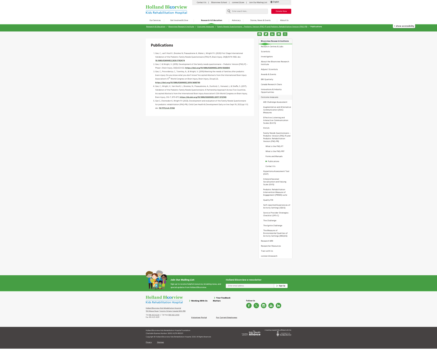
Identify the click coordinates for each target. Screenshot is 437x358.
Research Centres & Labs (272, 46)
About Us (284, 20)
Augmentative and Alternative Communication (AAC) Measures (277, 110)
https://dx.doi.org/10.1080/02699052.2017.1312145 (203, 97)
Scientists (265, 51)
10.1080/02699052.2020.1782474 (170, 60)
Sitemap (160, 342)
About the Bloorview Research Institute (275, 63)
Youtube (271, 305)
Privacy (149, 342)
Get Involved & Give (179, 20)
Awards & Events (268, 74)
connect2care (238, 2)
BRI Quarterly (267, 79)
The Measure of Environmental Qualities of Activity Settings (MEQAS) (275, 233)
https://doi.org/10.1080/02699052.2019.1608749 (177, 82)
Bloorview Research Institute (181, 26)
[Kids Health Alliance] (251, 332)
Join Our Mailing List (258, 2)
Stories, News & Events (260, 20)
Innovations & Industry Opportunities (271, 91)
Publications (273, 161)
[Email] (278, 34)
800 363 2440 (173, 315)
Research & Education (211, 20)
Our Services (155, 20)
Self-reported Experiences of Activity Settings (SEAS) (276, 207)
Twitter (256, 305)
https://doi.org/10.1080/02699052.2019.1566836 (207, 68)
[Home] (166, 9)
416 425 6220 (154, 315)
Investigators (267, 56)
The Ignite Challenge (272, 225)
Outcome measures (205, 26)
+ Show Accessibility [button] (404, 26)
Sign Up (282, 285)
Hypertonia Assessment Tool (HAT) (276, 173)
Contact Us (201, 2)
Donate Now (281, 11)
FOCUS (266, 128)
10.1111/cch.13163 (167, 108)
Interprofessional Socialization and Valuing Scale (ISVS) (274, 182)
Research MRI (267, 241)
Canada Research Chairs (271, 84)
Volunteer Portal (199, 317)
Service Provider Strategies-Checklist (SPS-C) (276, 214)
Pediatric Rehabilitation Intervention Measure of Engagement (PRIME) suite (275, 192)
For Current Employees (226, 317)
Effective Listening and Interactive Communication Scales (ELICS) (275, 120)
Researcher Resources (271, 246)
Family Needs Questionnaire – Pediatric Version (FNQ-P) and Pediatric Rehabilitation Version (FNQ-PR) (262, 26)
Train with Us (267, 251)
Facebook (249, 305)
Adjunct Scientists (269, 69)
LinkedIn (278, 305)
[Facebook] (258, 34)
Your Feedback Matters (221, 299)
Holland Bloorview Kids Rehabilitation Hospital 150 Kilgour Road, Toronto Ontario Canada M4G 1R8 (165, 310)
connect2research (269, 256)
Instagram (264, 305)
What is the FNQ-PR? (275, 151)
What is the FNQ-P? (274, 146)
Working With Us (199, 301)
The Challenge (269, 220)
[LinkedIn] (271, 34)
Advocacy (236, 20)
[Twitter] (265, 34)
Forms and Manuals (274, 156)
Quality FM (268, 200)
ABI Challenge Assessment (275, 102)
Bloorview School (219, 2)
